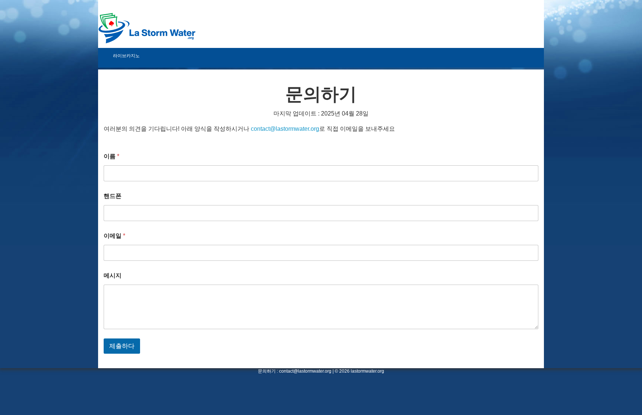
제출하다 (121, 346)
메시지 (112, 275)
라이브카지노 (126, 55)
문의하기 (267, 371)
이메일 (114, 236)
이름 (111, 156)
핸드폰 (112, 196)
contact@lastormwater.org (285, 129)
